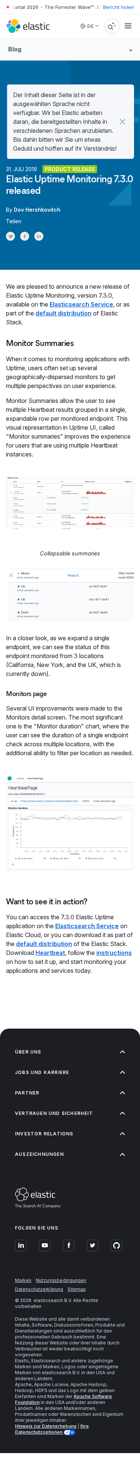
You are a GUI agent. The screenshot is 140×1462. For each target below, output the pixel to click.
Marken (23, 1280)
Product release (70, 169)
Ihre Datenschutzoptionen (52, 1429)
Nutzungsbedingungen (61, 1280)
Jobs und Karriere (42, 1072)
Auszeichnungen (39, 1154)
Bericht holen (118, 7)
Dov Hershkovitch (37, 209)
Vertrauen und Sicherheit (54, 1113)
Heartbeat (50, 952)
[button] (122, 122)
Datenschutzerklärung (39, 1289)
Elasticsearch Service (81, 304)
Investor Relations (44, 1133)
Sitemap (77, 1289)
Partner (27, 1093)
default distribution (63, 313)
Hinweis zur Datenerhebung (46, 1426)
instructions (114, 952)
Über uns (28, 1052)
